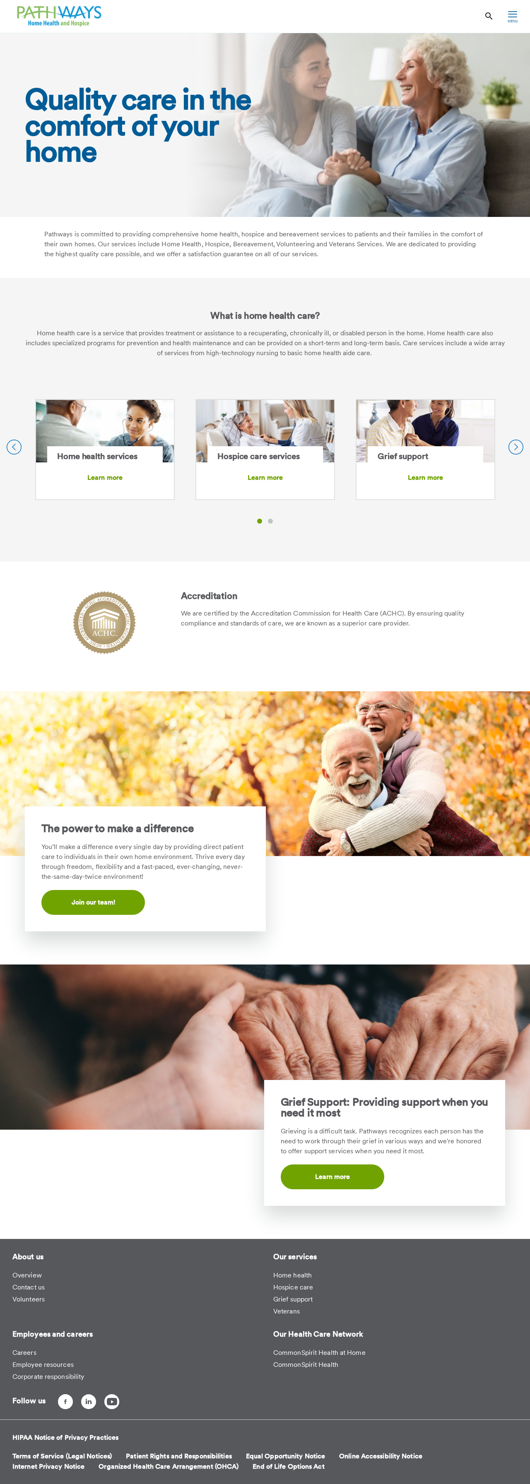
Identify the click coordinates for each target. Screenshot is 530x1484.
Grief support (293, 1299)
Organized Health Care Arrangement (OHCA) (168, 1466)
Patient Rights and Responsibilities (179, 1456)
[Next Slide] (516, 447)
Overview (27, 1275)
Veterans (286, 1311)
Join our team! (93, 902)
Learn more (105, 477)
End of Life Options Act (288, 1466)
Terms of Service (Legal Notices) (62, 1456)
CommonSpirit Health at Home (319, 1353)
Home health (292, 1275)
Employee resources (43, 1365)
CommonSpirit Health (305, 1365)
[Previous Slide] (14, 447)
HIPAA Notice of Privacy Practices (65, 1437)
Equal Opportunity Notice (285, 1456)
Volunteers (28, 1299)
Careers (24, 1353)
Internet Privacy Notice (48, 1466)
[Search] (489, 16)
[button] (259, 521)
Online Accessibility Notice (380, 1456)
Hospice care (293, 1287)
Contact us (28, 1287)
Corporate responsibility (48, 1377)
